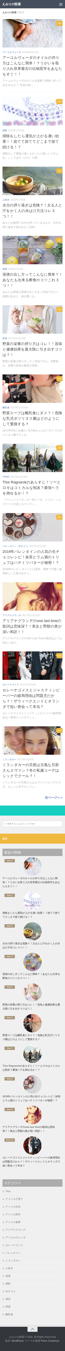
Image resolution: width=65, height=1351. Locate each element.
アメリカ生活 (13, 1206)
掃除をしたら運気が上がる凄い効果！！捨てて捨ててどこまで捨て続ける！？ (30, 141)
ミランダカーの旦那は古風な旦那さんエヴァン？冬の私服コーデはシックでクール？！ (30, 770)
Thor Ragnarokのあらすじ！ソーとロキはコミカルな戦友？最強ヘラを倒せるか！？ (31, 487)
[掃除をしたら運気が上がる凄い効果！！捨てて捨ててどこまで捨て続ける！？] (32, 111)
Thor (5, 476)
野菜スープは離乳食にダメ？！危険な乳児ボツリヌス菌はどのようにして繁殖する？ (32, 418)
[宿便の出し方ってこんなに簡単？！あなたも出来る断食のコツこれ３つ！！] (32, 250)
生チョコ (23, 546)
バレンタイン (9, 546)
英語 (8, 1299)
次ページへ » (53, 797)
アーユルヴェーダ (11, 52)
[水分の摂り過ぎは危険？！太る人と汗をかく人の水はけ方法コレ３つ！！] (32, 181)
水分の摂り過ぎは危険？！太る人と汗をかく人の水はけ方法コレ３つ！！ (32, 210)
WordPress (18, 1340)
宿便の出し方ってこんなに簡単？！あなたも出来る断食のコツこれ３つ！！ (32, 280)
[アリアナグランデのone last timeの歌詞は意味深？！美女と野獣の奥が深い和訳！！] (32, 596)
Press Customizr (50, 1340)
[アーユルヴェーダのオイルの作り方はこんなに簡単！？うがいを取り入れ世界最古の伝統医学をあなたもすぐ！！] (32, 33)
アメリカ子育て (14, 1199)
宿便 (4, 269)
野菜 (4, 338)
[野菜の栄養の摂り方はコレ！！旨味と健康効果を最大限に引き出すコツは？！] (32, 319)
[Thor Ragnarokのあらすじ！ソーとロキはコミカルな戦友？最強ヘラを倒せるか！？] (32, 458)
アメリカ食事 (13, 1222)
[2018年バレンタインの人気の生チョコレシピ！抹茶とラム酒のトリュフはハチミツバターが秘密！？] (32, 527)
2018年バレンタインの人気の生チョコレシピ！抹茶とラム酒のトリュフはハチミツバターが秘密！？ (31, 557)
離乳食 (6, 407)
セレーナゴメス (10, 684)
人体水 (6, 199)
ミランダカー (9, 759)
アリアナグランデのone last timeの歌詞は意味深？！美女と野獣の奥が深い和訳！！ (32, 626)
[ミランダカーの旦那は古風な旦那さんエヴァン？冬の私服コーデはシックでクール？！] (32, 740)
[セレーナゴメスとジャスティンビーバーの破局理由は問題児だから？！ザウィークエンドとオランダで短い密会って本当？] (32, 665)
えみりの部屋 (11, 4)
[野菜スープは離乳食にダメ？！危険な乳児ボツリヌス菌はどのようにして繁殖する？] (32, 388)
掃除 (4, 130)
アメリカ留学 (13, 1214)
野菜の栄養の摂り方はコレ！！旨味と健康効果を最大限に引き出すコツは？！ (32, 349)
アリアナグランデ (11, 615)
